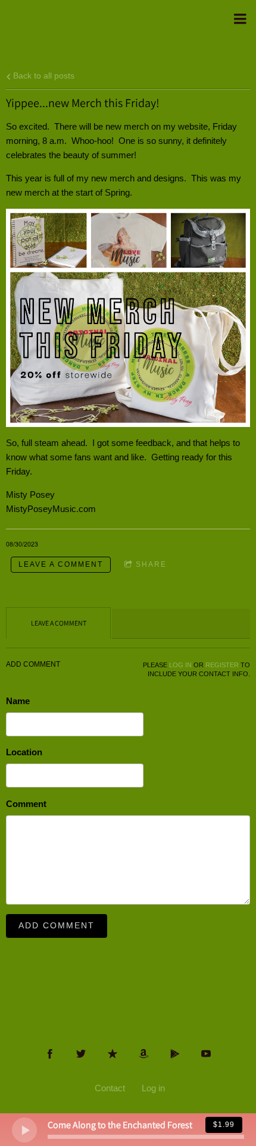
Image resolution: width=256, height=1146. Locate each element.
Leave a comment (60, 564)
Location (24, 752)
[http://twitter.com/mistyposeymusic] (81, 1054)
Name (18, 701)
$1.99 (224, 1124)
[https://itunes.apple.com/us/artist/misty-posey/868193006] (112, 1054)
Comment (26, 804)
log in (180, 664)
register (222, 664)
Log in (153, 1088)
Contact (110, 1088)
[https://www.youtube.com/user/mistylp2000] (206, 1054)
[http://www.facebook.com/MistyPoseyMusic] (50, 1054)
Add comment (56, 925)
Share (151, 564)
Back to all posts (42, 75)
